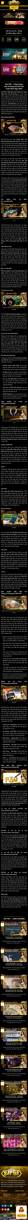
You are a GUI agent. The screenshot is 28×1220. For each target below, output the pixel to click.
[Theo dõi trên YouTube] (5, 1209)
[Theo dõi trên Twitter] (5, 1206)
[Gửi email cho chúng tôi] (8, 1206)
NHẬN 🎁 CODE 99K (21, 1215)
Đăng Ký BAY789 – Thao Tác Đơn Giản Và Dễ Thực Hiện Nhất (14, 964)
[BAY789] (14, 2)
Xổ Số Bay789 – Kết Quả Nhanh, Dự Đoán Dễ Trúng (14, 1123)
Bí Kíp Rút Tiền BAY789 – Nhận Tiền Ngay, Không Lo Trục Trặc (14, 1044)
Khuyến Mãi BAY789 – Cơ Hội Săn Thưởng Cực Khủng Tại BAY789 (14, 1097)
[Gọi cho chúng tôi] (11, 1206)
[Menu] (2, 2)
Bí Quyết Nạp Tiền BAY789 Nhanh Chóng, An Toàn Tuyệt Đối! (14, 1017)
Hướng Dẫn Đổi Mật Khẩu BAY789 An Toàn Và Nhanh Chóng (14, 1070)
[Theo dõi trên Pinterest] (2, 1209)
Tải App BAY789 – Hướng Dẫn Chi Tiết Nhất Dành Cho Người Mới (14, 938)
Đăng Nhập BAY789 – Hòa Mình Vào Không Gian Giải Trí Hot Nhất (14, 991)
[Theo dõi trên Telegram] (8, 1209)
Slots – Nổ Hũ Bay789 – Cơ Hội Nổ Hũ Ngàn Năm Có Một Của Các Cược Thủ (14, 1150)
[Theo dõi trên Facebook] (2, 1206)
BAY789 (3, 1180)
